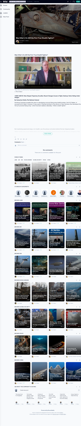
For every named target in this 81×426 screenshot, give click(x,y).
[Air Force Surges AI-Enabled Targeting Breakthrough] (56, 238)
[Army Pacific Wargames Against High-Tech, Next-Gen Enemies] (22, 211)
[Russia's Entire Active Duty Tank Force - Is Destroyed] (56, 291)
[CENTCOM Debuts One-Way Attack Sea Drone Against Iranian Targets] (39, 238)
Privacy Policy (63, 414)
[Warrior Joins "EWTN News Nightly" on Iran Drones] (56, 318)
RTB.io (61, 412)
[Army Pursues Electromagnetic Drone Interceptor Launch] (56, 211)
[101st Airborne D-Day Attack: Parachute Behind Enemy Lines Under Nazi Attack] (56, 171)
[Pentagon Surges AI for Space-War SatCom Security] (39, 345)
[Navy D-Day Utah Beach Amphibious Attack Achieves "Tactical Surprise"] (22, 171)
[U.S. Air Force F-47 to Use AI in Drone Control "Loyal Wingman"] (22, 238)
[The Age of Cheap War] (39, 318)
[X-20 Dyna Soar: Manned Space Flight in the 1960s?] (56, 345)
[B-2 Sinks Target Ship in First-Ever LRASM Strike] (56, 265)
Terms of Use (55, 414)
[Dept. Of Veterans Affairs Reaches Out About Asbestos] (22, 318)
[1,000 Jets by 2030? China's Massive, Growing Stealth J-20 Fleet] (56, 371)
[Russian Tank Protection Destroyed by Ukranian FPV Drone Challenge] (22, 291)
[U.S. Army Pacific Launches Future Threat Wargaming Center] (39, 211)
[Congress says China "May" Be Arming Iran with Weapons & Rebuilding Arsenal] (39, 371)
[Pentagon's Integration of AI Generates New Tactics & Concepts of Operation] (39, 265)
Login (78, 1)
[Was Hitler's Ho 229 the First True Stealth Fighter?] (48, 24)
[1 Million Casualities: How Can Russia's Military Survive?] (39, 291)
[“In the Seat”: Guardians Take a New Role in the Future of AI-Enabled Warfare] (22, 345)
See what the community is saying (25, 386)
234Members (30, 1)
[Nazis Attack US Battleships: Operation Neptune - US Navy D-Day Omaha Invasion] (39, 171)
